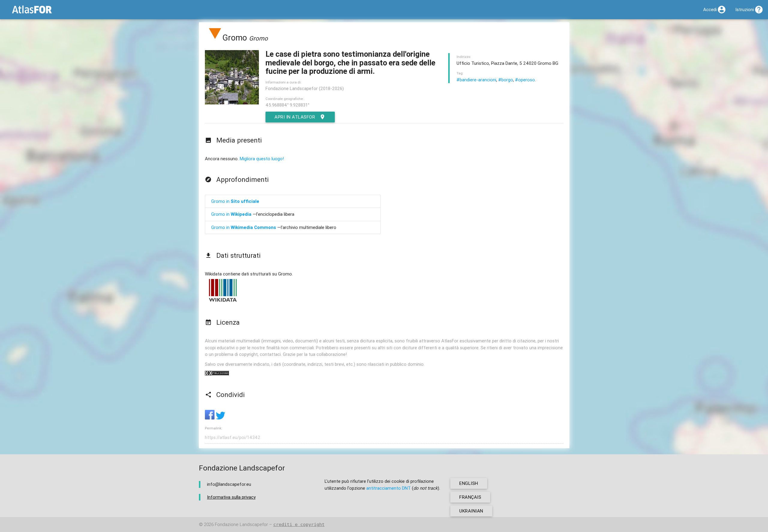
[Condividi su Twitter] (220, 418)
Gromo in (235, 201)
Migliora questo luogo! (262, 158)
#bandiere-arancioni (476, 80)
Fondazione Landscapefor (241, 524)
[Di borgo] (215, 38)
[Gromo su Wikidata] (223, 301)
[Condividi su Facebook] (210, 418)
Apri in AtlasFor (294, 117)
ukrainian (471, 511)
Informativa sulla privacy (231, 497)
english (468, 483)
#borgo (505, 80)
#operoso (525, 80)
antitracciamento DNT (388, 488)
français (470, 497)
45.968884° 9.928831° (287, 105)
